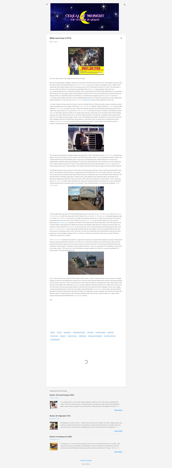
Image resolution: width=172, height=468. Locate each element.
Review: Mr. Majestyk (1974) (60, 416)
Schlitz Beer (82, 336)
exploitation (67, 332)
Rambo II (63, 336)
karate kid (110, 332)
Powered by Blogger (86, 460)
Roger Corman (72, 336)
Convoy (59, 332)
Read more (118, 410)
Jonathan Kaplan (100, 332)
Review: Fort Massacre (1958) (61, 437)
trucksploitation (55, 339)
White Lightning (62, 222)
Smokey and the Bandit (95, 336)
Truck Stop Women (109, 336)
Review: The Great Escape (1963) (62, 395)
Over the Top (54, 336)
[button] (121, 38)
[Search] (125, 5)
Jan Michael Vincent (79, 332)
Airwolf (53, 332)
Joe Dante (90, 332)
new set (89, 100)
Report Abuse (86, 464)
